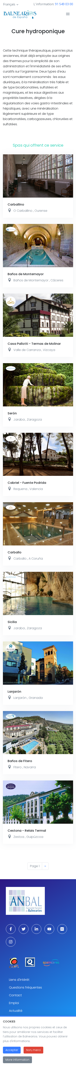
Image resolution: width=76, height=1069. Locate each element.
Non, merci (33, 1050)
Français (9, 4)
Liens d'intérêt (19, 979)
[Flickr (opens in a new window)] (62, 929)
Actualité (15, 1011)
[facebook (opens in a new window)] (11, 929)
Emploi (14, 1003)
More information (17, 1060)
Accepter (11, 1050)
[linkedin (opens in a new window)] (36, 929)
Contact (15, 995)
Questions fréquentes (25, 987)
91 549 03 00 (64, 4)
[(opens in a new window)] (14, 963)
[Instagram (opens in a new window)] (11, 942)
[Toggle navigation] (68, 14)
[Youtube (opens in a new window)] (49, 929)
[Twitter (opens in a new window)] (23, 929)
